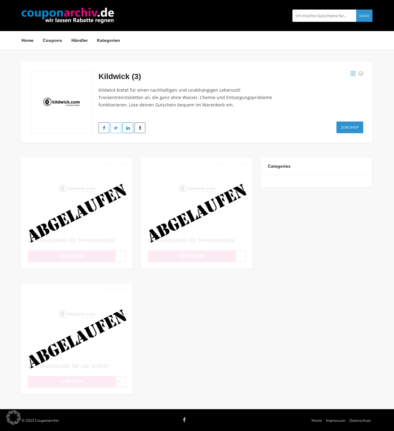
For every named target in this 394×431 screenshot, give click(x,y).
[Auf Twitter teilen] (116, 127)
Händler (79, 40)
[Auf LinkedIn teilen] (128, 127)
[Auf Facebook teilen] (103, 127)
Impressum (335, 420)
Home (28, 40)
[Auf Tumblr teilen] (140, 127)
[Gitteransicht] (353, 73)
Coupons (52, 40)
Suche (364, 16)
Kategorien (108, 40)
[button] (13, 417)
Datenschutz (360, 420)
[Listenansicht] (360, 73)
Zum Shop (350, 127)
